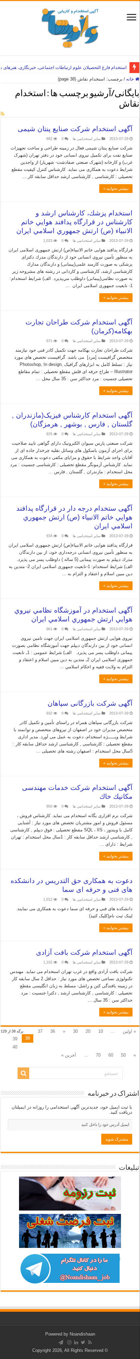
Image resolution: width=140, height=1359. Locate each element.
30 (75, 1031)
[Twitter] (83, 1342)
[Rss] (89, 1342)
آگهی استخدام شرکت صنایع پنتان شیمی (75, 129)
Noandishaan (82, 1334)
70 (98, 1055)
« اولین (129, 1031)
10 (100, 1031)
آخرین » (68, 1055)
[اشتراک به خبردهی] (2, 114)
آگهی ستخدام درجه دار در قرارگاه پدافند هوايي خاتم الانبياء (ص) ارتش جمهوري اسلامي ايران (74, 517)
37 (40, 1031)
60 (110, 1055)
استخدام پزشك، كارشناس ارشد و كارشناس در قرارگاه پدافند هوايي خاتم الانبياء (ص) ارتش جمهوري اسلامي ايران (74, 221)
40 (15, 1046)
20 (88, 1031)
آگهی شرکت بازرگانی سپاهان (90, 703)
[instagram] (69, 1342)
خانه (130, 79)
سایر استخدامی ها (87, 139)
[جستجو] (23, 1073)
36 (52, 1031)
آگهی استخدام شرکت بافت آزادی (84, 952)
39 (15, 1038)
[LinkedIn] (76, 1342)
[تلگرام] (61, 1342)
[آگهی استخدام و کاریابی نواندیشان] (70, 27)
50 (123, 1055)
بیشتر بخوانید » (115, 188)
